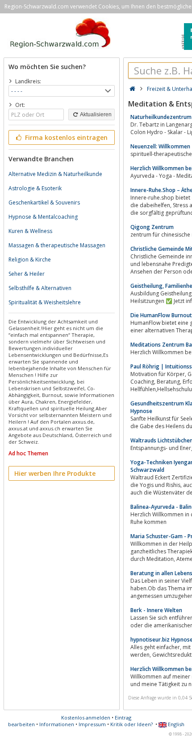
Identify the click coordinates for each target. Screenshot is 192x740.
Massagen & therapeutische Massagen (56, 245)
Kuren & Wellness (30, 231)
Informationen (56, 724)
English (175, 724)
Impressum (92, 724)
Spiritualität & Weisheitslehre (44, 302)
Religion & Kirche (29, 259)
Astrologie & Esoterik (35, 188)
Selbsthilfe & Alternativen (39, 288)
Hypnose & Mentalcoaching (43, 217)
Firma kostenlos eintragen (65, 137)
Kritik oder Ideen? (131, 724)
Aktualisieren (95, 114)
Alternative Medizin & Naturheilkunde (55, 174)
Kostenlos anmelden (85, 717)
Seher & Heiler (26, 274)
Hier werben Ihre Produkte (55, 473)
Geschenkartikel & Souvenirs (44, 202)
